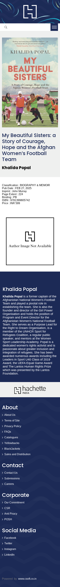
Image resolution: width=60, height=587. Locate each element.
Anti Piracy (10, 513)
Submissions (12, 478)
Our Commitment (14, 502)
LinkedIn (9, 554)
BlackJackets (12, 448)
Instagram (10, 549)
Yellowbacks (11, 443)
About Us (9, 414)
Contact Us (11, 472)
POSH (8, 519)
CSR (7, 508)
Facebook (10, 537)
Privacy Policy (12, 426)
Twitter (8, 543)
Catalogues (11, 437)
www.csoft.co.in (27, 578)
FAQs (7, 431)
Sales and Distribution (17, 454)
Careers (9, 484)
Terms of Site (12, 420)
